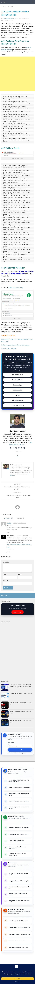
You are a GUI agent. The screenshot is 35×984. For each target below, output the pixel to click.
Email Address (11, 742)
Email (20, 574)
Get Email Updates (17, 374)
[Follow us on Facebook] (27, 596)
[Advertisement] (17, 74)
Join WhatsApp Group (17, 405)
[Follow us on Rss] (21, 596)
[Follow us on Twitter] (33, 596)
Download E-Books (17, 380)
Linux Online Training (8, 348)
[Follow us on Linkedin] (24, 596)
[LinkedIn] (24, 448)
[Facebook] (11, 448)
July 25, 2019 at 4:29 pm (22, 535)
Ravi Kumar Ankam (8, 18)
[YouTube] (21, 448)
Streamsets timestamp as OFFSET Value (21, 694)
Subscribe (20, 750)
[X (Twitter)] (13, 448)
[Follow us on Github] (30, 596)
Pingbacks (20, 518)
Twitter (17, 395)
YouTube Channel (17, 390)
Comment (6, 562)
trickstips (9, 6)
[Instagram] (16, 448)
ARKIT (3, 2)
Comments (8, 518)
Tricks (3, 6)
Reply (8, 532)
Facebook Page (17, 385)
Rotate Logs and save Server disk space (15, 345)
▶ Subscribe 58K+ (17, 612)
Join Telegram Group (17, 400)
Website (5, 580)
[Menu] (33, 2)
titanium (9, 523)
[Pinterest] (19, 448)
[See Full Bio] (25, 445)
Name (5, 574)
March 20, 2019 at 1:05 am (19, 523)
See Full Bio (20, 445)
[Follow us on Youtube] (18, 596)
